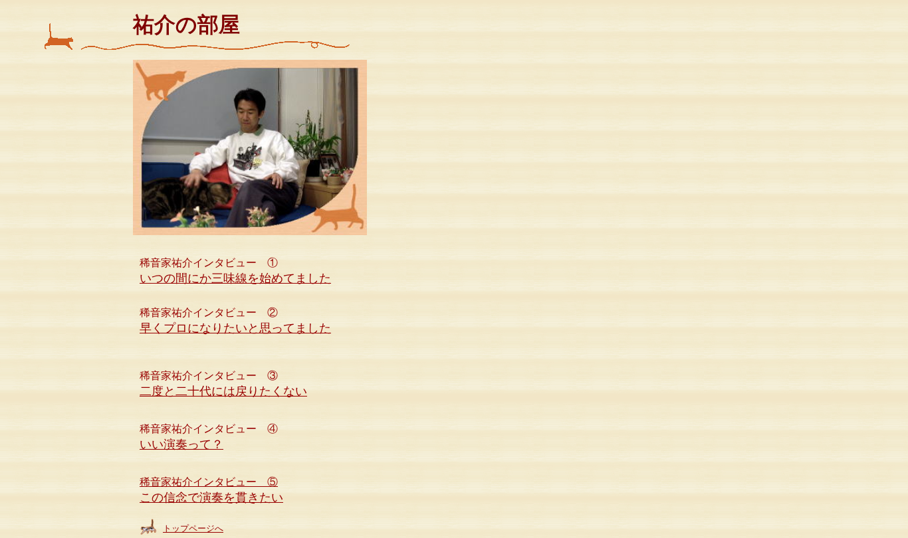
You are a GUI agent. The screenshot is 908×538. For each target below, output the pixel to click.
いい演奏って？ (181, 444)
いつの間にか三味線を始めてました (235, 278)
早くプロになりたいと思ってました (235, 328)
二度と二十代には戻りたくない (223, 391)
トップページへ (193, 528)
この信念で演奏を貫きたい (211, 497)
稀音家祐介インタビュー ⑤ (209, 482)
